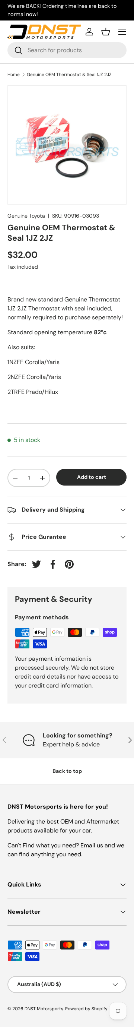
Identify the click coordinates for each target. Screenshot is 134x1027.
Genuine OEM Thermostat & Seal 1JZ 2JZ (69, 74)
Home (13, 74)
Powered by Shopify (86, 1009)
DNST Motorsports (44, 1009)
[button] (106, 31)
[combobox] (67, 50)
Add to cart (91, 477)
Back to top (67, 771)
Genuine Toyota (26, 215)
